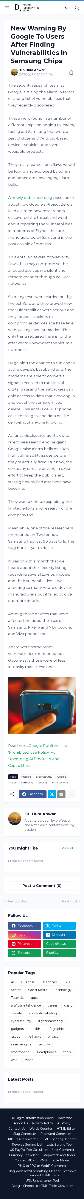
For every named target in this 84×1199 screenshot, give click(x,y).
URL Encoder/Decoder (59, 1139)
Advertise (65, 1118)
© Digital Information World (33, 1118)
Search (16, 990)
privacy (53, 1037)
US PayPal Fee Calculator (29, 1150)
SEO (68, 982)
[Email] (61, 794)
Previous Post (17, 901)
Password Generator (55, 1134)
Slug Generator (24, 1134)
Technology (63, 990)
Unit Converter (63, 1150)
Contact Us (16, 1129)
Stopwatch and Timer (59, 1155)
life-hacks (34, 1037)
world (29, 1060)
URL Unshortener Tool (42, 1181)
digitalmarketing (50, 1021)
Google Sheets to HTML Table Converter (42, 1186)
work (14, 1060)
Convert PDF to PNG (31, 1160)
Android (26, 776)
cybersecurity (44, 776)
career (52, 1005)
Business (27, 982)
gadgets (17, 1029)
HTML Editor (66, 1129)
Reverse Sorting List (27, 1145)
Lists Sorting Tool (59, 1145)
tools (67, 1052)
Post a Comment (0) (42, 885)
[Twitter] (52, 794)
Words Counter (41, 1129)
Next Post (69, 901)
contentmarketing (43, 1013)
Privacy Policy (42, 1123)
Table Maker (60, 1160)
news (13, 782)
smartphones (46, 1052)
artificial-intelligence (26, 1005)
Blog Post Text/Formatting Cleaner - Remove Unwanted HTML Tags (42, 1173)
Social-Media (37, 990)
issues (15, 1037)
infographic (55, 1029)
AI (12, 982)
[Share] (69, 72)
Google (61, 776)
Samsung (27, 782)
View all (67, 848)
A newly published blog (30, 197)
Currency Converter (24, 1155)
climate (16, 1013)
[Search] (77, 7)
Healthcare (49, 982)
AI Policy (63, 1123)
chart (68, 1005)
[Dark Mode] (67, 7)
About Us (21, 1123)
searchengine (21, 1044)
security (43, 782)
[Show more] (71, 794)
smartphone (60, 782)
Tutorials (17, 998)
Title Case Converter (23, 1139)
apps (33, 998)
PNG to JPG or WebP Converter (42, 1166)
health (35, 1029)
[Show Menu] (7, 7)
